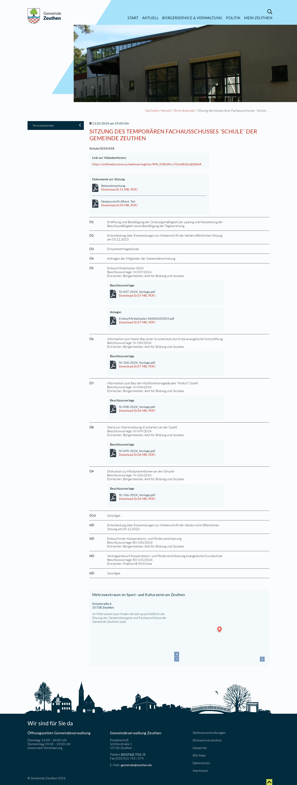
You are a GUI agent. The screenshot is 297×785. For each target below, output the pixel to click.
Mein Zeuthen (258, 17)
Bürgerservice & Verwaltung (192, 17)
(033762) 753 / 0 (133, 754)
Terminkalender (184, 110)
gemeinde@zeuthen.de (136, 765)
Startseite (152, 110)
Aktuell (150, 17)
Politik (233, 17)
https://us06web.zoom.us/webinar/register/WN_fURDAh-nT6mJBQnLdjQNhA (147, 164)
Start (132, 17)
